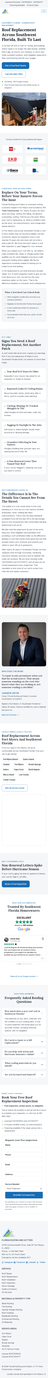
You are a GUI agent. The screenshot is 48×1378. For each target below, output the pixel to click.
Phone (8, 1155)
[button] (24, 1012)
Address (9, 1174)
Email (7, 1164)
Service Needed (12, 1184)
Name (7, 1145)
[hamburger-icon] (43, 11)
